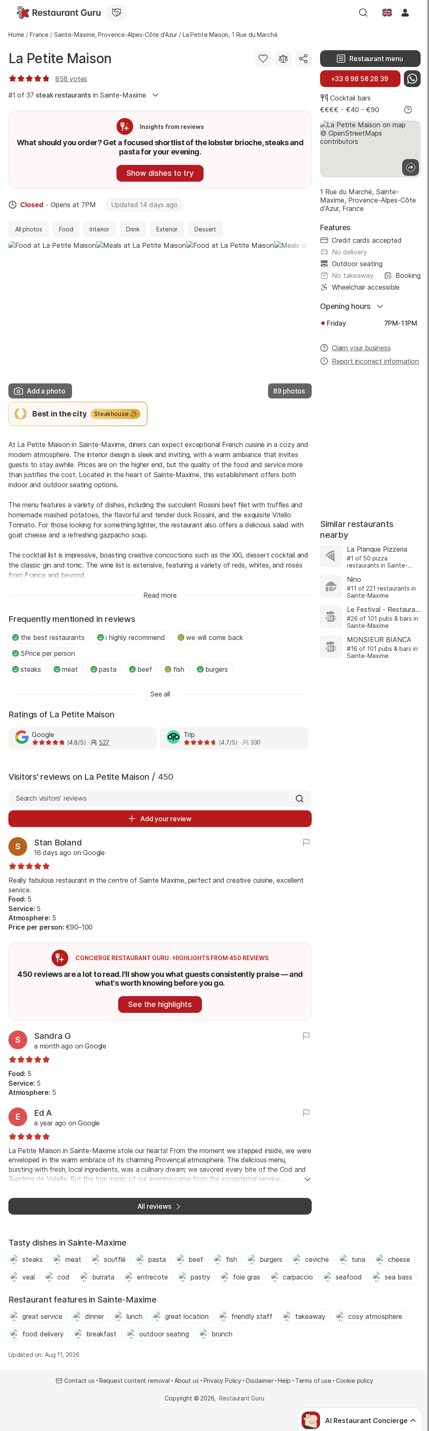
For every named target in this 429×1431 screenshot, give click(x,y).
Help (284, 1380)
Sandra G (52, 1036)
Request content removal (134, 1380)
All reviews (154, 1206)
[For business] (116, 12)
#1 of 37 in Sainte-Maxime (77, 95)
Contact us (79, 1380)
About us (186, 1380)
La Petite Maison (60, 58)
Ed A (43, 1113)
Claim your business (361, 348)
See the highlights (160, 1004)
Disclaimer (259, 1380)
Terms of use (313, 1380)
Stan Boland (58, 843)
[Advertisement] (370, 438)
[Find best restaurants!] (59, 12)
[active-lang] (387, 12)
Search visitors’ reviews (51, 798)
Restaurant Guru (241, 1398)
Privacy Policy (223, 1380)
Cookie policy (354, 1380)
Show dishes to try (160, 173)
